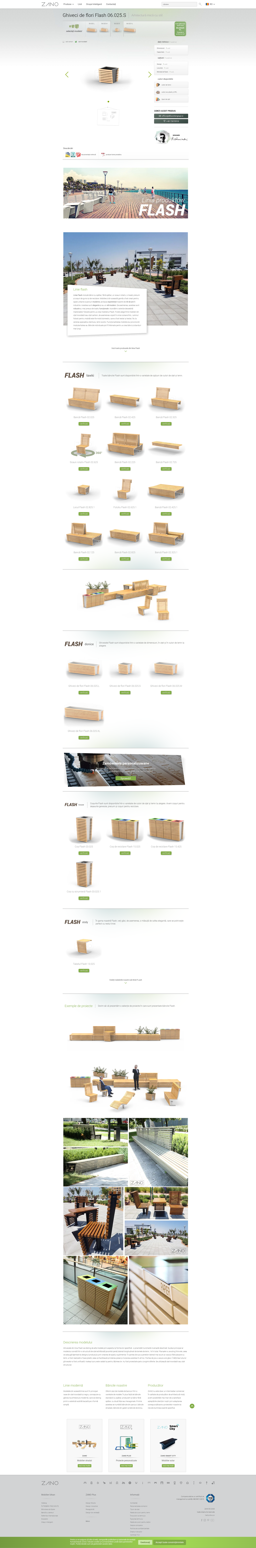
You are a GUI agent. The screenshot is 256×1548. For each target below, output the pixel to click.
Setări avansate (148, 34)
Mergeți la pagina (170, 34)
